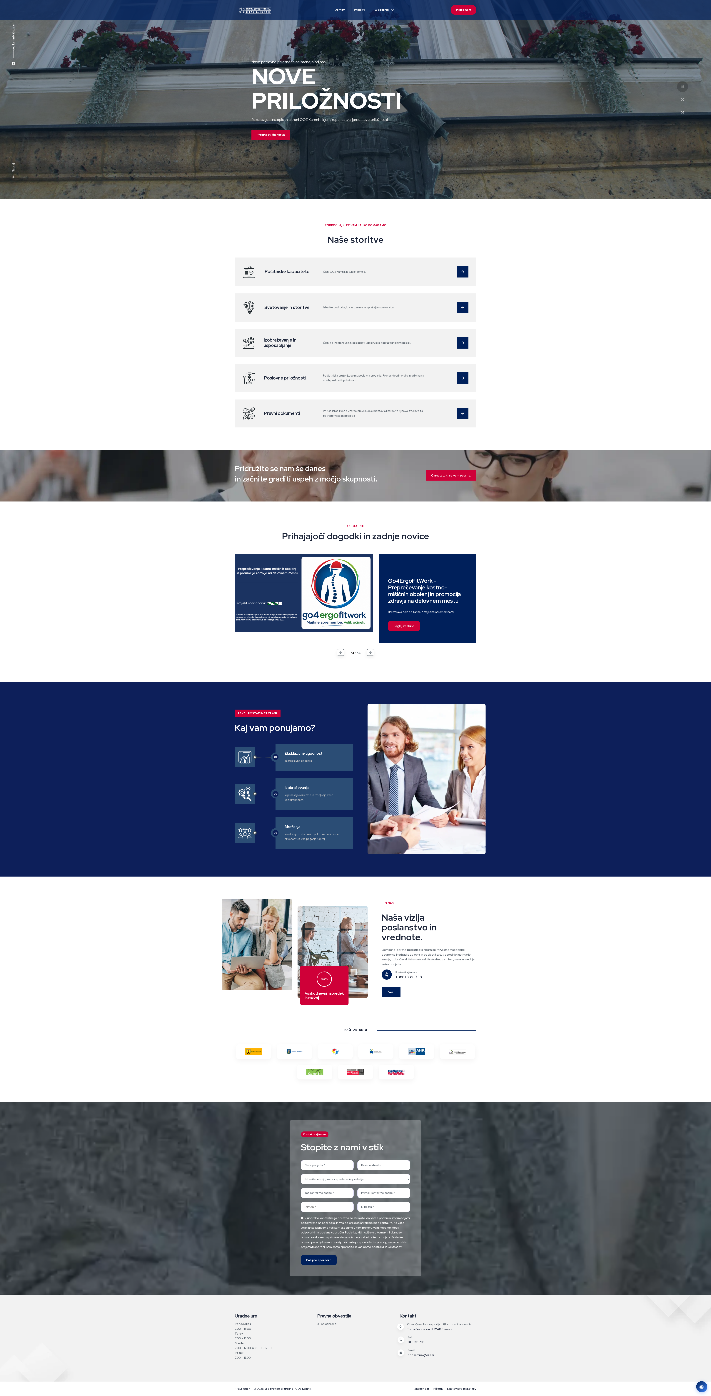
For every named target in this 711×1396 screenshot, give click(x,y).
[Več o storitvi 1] (462, 271)
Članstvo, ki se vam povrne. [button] (451, 475)
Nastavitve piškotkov (461, 1389)
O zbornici (382, 10)
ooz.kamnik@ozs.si (13, 37)
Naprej (13, 167)
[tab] (355, 99)
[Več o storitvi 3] (462, 343)
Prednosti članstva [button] (271, 135)
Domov (340, 10)
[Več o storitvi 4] (462, 378)
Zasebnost (421, 1389)
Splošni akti (328, 1324)
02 (682, 99)
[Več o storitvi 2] (462, 307)
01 (682, 86)
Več (391, 992)
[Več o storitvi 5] (462, 413)
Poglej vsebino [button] (404, 626)
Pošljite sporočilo (318, 1260)
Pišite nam (463, 10)
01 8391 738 (416, 1342)
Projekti (359, 10)
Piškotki (438, 1389)
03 (682, 112)
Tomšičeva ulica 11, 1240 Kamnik (429, 1329)
